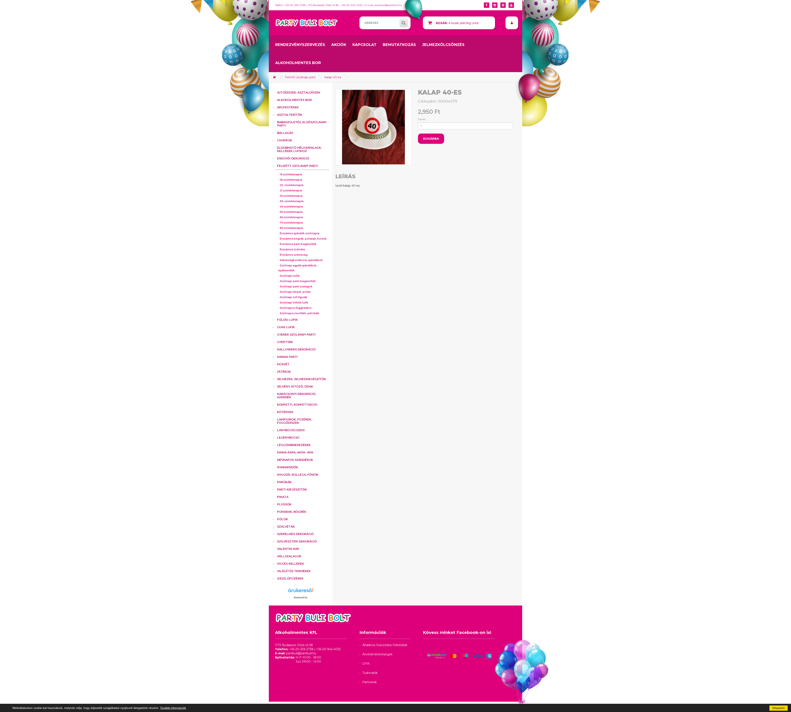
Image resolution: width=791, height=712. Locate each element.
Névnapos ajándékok (295, 460)
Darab (422, 119)
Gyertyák (285, 342)
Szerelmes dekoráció (295, 534)
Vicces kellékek (290, 564)
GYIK (366, 663)
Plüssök (284, 504)
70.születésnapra (291, 222)
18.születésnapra (291, 179)
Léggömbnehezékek (294, 445)
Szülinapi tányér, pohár (295, 291)
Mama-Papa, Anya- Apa (295, 452)
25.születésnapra (291, 195)
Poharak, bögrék (291, 512)
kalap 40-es (333, 77)
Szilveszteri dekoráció (297, 541)
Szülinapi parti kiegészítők (298, 281)
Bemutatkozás (399, 44)
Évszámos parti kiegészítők (298, 244)
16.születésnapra (291, 174)
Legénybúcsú (288, 437)
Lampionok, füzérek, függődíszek (294, 421)
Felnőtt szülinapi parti (300, 77)
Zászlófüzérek (290, 578)
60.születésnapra (291, 217)
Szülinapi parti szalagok (296, 286)
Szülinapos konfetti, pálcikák (299, 313)
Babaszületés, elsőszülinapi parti (301, 123)
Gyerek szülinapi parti (296, 334)
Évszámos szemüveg (294, 254)
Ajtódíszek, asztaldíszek (298, 92)
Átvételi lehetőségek (377, 654)
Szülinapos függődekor (296, 307)
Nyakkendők (287, 467)
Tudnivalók (370, 673)
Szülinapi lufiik (290, 275)
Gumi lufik (286, 327)
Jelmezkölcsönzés (443, 44)
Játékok (284, 372)
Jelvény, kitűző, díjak (295, 386)
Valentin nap (288, 549)
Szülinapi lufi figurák (293, 297)
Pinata (282, 497)
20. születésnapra (291, 185)
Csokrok (284, 140)
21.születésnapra (291, 190)
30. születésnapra (291, 201)
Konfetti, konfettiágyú (297, 404)
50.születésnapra (291, 211)
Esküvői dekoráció (293, 158)
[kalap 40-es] (373, 127)
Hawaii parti (287, 357)
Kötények (285, 412)
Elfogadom (778, 708)
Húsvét (283, 364)
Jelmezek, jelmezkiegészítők (301, 379)
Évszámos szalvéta (292, 249)
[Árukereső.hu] (300, 591)
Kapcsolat (364, 44)
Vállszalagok (289, 556)
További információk (173, 708)
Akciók (338, 44)
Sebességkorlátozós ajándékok (301, 260)
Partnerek (369, 682)
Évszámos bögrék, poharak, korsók (303, 238)
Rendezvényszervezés (300, 44)
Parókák (284, 482)
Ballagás (285, 133)
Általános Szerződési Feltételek (384, 645)
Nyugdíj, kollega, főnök (297, 475)
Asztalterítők (289, 115)
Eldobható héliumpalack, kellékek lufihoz (299, 149)
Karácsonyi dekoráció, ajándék (296, 395)
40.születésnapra (291, 206)
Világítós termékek (294, 571)
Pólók (282, 519)
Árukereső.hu (300, 597)
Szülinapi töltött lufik (294, 302)
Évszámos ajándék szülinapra (299, 233)
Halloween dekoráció (296, 349)
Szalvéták (286, 526)
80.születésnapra (291, 228)
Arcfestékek (288, 107)
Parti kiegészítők (292, 489)
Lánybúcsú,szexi (291, 430)
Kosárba (431, 139)
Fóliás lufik (287, 320)
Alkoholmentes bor (298, 63)
